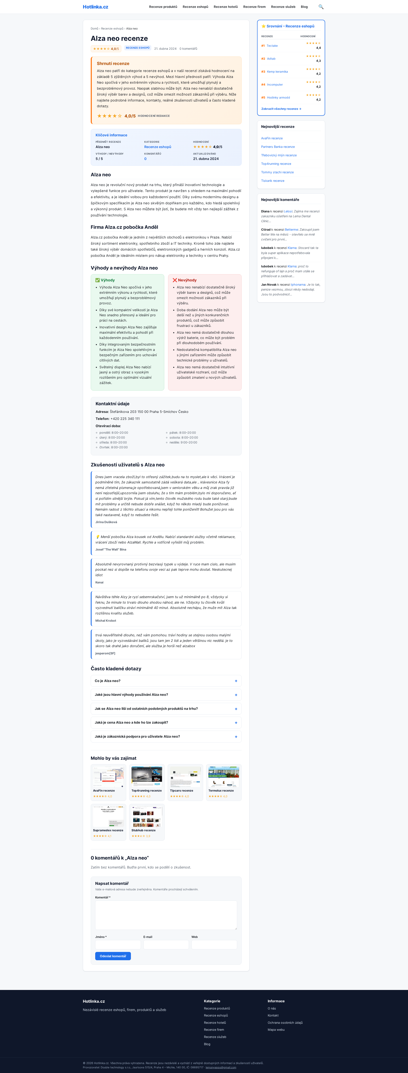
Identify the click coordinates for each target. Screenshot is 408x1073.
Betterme (291, 229)
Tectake (272, 45)
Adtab (271, 58)
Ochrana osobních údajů (285, 1022)
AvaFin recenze (272, 138)
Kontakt (273, 1015)
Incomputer (275, 84)
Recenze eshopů (195, 7)
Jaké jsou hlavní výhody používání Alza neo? (131, 694)
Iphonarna (298, 284)
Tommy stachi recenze (277, 172)
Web (194, 937)
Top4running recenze (276, 163)
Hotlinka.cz (95, 7)
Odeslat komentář (113, 956)
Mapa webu (276, 1029)
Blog (304, 7)
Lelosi (288, 211)
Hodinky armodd (278, 97)
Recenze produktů (163, 7)
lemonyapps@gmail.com (221, 1067)
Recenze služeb (283, 7)
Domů (94, 28)
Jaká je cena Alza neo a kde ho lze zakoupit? (131, 722)
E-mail (147, 937)
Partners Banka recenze (278, 146)
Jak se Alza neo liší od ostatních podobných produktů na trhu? (146, 708)
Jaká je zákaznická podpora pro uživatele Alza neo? (137, 736)
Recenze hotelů (226, 7)
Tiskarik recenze (272, 180)
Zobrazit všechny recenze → (281, 108)
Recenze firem (254, 7)
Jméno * (101, 937)
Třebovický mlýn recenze (279, 155)
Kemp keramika (277, 71)
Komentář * (102, 897)
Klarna (292, 248)
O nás (272, 1008)
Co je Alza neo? (107, 681)
